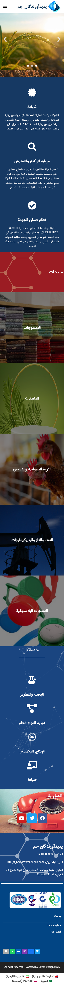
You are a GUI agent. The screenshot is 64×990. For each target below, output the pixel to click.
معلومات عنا (54, 925)
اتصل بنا (56, 932)
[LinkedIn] (18, 951)
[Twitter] (37, 951)
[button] (5, 6)
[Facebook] (31, 951)
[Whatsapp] (12, 951)
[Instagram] (24, 951)
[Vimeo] (6, 951)
